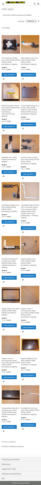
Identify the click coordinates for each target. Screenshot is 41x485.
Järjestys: (21, 21)
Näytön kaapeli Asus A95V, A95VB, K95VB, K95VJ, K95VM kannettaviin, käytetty (28, 262)
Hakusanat (6, 464)
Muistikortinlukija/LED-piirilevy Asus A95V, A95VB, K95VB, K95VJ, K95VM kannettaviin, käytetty (10, 263)
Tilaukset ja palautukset (11, 474)
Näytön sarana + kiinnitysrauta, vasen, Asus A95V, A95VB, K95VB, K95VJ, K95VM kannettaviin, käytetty (11, 362)
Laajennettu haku (9, 469)
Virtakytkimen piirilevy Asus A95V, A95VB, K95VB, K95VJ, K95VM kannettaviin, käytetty (30, 411)
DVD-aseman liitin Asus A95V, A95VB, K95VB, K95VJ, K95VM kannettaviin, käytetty (29, 61)
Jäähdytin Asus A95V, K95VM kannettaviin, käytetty (9, 159)
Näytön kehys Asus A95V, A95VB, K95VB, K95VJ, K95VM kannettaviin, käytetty (11, 312)
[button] (3, 78)
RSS (3, 478)
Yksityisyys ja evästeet (11, 459)
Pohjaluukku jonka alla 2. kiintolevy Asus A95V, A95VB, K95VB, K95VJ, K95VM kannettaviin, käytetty (11, 412)
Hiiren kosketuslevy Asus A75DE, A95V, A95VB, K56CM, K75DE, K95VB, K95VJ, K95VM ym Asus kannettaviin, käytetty (30, 110)
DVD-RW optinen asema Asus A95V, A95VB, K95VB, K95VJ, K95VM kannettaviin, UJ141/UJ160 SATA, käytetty (11, 111)
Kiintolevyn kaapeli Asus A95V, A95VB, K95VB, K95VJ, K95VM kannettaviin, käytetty (10, 208)
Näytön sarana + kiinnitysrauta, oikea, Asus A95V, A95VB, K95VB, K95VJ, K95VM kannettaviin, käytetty (30, 313)
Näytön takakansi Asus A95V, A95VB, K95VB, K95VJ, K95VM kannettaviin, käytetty (29, 361)
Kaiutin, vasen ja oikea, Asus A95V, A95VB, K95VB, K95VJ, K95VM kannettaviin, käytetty (30, 160)
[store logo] (15, 2)
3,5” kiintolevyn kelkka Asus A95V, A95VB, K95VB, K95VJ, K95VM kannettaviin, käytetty (11, 61)
